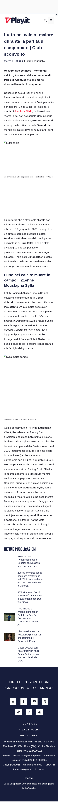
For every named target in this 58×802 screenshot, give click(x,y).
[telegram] (39, 712)
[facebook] (23, 701)
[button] (45, 20)
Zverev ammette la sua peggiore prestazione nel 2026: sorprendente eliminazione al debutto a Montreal (30, 579)
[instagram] (13, 701)
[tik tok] (18, 712)
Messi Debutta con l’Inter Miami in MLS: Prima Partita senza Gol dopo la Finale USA (29, 654)
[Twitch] (29, 712)
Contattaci (40, 769)
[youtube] (34, 701)
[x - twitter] (45, 701)
